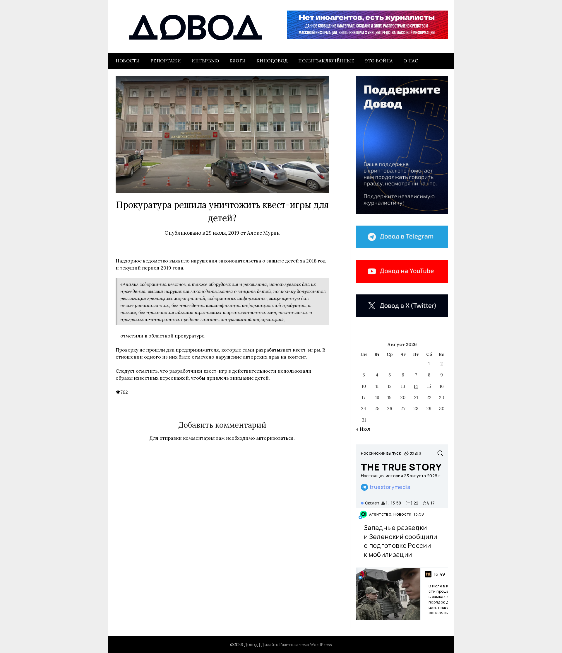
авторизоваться (275, 438)
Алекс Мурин (263, 233)
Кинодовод (272, 61)
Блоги (237, 61)
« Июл (363, 429)
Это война (379, 61)
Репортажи (165, 61)
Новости (128, 61)
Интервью (205, 61)
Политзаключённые (326, 61)
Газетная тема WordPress (305, 644)
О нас (410, 61)
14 (416, 386)
